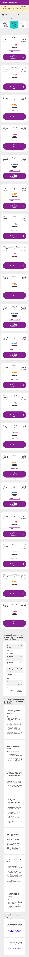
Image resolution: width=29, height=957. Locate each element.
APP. (2, 10)
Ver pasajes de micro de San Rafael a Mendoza (14, 931)
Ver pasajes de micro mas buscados (14, 949)
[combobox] (18, 32)
